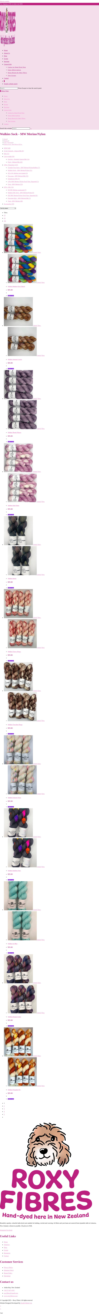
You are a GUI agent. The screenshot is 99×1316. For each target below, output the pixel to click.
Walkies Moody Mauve (14, 432)
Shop (5, 101)
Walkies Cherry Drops (14, 651)
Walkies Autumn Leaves (15, 359)
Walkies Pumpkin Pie (14, 1090)
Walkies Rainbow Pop (14, 870)
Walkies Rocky (12, 578)
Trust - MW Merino (15, 184)
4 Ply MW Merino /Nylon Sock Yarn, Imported (23, 181)
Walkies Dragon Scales (14, 1017)
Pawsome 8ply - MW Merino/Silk (19, 198)
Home (6, 96)
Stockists (6, 107)
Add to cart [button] (11, 295)
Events (6, 104)
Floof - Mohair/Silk (15, 162)
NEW (7, 148)
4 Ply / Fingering (11, 165)
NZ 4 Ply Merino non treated (18, 173)
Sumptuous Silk (14, 179)
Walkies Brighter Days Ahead (16, 286)
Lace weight (9, 156)
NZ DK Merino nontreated (17, 190)
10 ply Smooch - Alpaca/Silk (14, 151)
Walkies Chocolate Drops (15, 724)
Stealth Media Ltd (26, 1303)
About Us (7, 99)
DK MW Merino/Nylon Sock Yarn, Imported (22, 195)
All (5, 221)
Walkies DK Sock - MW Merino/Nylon (21, 193)
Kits (6, 154)
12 (4, 215)
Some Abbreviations (14, 115)
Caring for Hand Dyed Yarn (16, 113)
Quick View (37, 252)
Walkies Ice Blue (12, 943)
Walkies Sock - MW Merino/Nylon (13, 144)
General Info (8, 110)
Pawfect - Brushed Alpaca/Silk (18, 159)
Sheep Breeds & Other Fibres (16, 118)
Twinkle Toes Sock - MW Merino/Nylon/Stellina (24, 167)
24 (4, 218)
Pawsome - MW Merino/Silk (18, 176)
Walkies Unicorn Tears (14, 797)
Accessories (9, 204)
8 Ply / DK (8, 187)
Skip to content (4, 1)
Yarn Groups (11, 121)
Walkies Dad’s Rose (13, 505)
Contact (6, 124)
